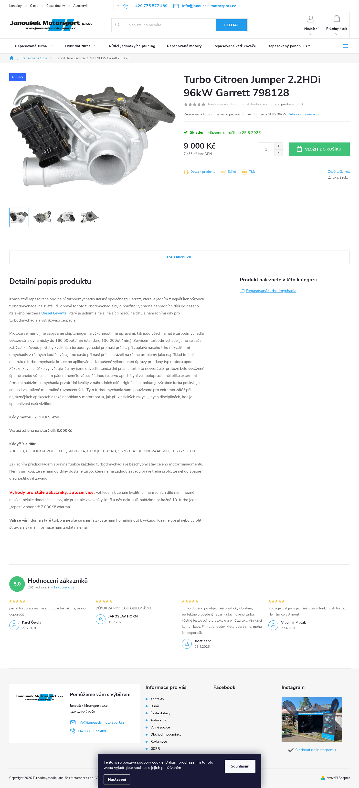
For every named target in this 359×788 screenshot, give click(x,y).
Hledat (231, 25)
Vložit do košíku (323, 149)
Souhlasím (240, 766)
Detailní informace (301, 114)
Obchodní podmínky (165, 734)
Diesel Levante (53, 313)
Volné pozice (160, 727)
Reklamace (158, 741)
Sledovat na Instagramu (315, 750)
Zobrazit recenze (62, 587)
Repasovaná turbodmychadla (271, 290)
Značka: (339, 172)
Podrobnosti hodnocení (249, 104)
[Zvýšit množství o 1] (279, 146)
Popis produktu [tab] (179, 257)
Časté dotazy (55, 6)
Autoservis (80, 6)
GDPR (155, 748)
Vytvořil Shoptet (338, 778)
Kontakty (15, 6)
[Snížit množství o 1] (279, 152)
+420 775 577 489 (92, 731)
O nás (34, 6)
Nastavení (117, 779)
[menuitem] (34, 46)
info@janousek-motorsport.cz (101, 722)
